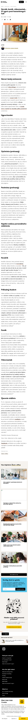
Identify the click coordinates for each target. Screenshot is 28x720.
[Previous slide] (2, 641)
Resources (4, 679)
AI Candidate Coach (7, 659)
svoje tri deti (13, 98)
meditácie (17, 419)
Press (3, 695)
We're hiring (5, 693)
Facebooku (4, 443)
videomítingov (12, 87)
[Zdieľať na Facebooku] (5, 19)
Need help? (4, 661)
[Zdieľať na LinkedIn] (10, 19)
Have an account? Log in (8, 663)
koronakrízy (20, 263)
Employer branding (6, 673)
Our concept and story (7, 691)
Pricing (4, 675)
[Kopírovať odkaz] (2, 19)
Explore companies (6, 657)
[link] (11, 48)
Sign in (21, 1)
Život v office (13, 6)
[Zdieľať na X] (8, 19)
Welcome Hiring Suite (7, 671)
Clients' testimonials (7, 677)
